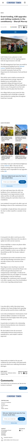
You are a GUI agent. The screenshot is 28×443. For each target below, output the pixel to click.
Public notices (4, 408)
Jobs (2, 407)
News (2, 12)
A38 (5, 171)
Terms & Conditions (6, 402)
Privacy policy (4, 405)
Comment (23, 388)
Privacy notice (9, 185)
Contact (3, 404)
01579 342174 (8, 437)
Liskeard (6, 165)
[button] (3, 2)
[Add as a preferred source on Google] (13, 27)
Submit (22, 182)
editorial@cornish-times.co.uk (11, 440)
